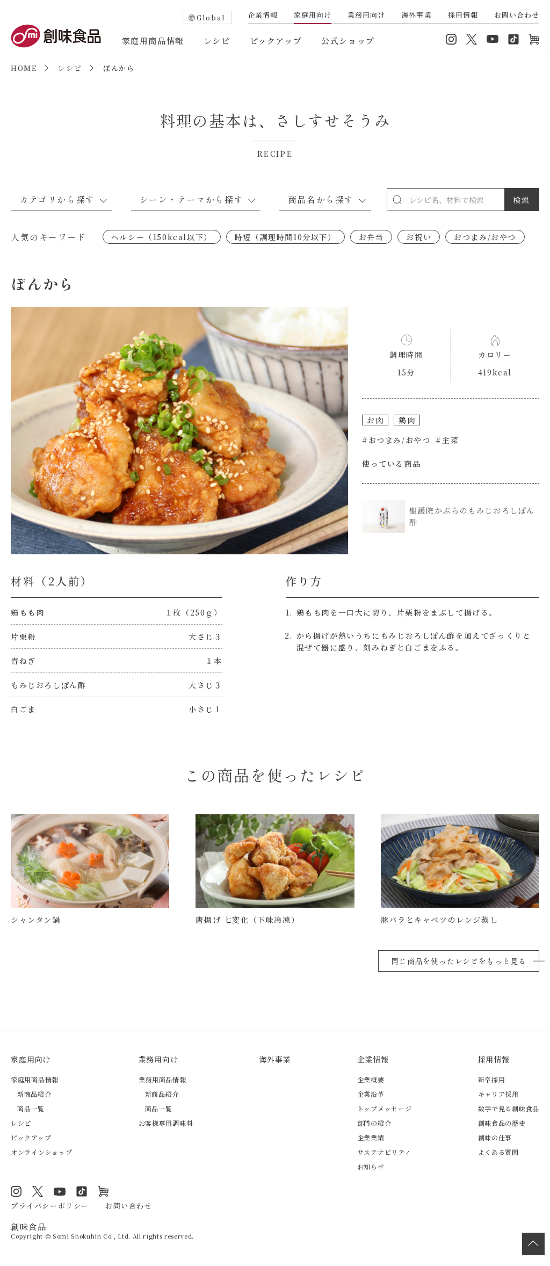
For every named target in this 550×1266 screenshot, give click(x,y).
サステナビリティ (384, 1151)
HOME (24, 67)
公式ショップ (348, 40)
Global (211, 17)
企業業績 (371, 1137)
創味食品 (56, 36)
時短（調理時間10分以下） (285, 237)
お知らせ (371, 1166)
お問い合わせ (516, 15)
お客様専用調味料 (166, 1122)
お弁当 (371, 237)
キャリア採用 (498, 1093)
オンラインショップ (534, 39)
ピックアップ (276, 40)
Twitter (471, 39)
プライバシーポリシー (50, 1205)
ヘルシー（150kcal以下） (161, 237)
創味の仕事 (495, 1137)
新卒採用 (491, 1079)
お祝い (418, 237)
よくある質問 (498, 1151)
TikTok (513, 39)
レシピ (217, 40)
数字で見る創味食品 (508, 1108)
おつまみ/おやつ (485, 237)
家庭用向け (312, 15)
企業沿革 (371, 1093)
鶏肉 (407, 420)
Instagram (451, 39)
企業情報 (263, 15)
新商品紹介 (34, 1093)
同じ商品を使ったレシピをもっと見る (458, 961)
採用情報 (463, 15)
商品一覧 (31, 1108)
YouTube (492, 39)
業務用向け (366, 15)
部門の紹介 (374, 1122)
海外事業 (416, 15)
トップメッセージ (384, 1108)
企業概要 (371, 1079)
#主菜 (447, 440)
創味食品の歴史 (502, 1122)
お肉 (375, 420)
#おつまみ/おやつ (396, 440)
